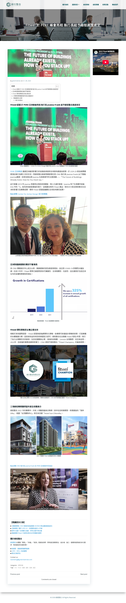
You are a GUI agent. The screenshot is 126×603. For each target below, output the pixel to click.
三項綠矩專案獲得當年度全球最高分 (23, 96)
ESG (15, 568)
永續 (30, 568)
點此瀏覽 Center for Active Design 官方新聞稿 (28, 194)
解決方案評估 (16, 553)
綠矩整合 (13, 542)
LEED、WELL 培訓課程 (19, 551)
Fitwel (19, 568)
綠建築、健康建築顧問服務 (20, 549)
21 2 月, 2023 (27, 81)
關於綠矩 (65, 5)
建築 (27, 568)
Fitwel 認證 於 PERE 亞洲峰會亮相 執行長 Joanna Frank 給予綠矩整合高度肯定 (35, 89)
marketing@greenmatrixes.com (21, 560)
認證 (34, 568)
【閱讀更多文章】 (18, 98)
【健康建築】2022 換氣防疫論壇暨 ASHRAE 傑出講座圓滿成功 (31, 526)
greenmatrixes (16, 81)
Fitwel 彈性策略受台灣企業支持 (22, 94)
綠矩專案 (86, 5)
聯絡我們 (115, 5)
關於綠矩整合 (19, 100)
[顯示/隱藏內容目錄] (56, 86)
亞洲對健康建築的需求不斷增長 (22, 91)
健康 (23, 568)
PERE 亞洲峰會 (16, 171)
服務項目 (75, 5)
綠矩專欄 (96, 5)
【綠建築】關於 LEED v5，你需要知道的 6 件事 (26, 528)
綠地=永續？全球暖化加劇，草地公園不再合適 (27, 531)
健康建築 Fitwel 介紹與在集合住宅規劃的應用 (26, 533)
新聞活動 (105, 5)
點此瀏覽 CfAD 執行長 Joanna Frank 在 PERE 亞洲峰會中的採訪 (31, 466)
